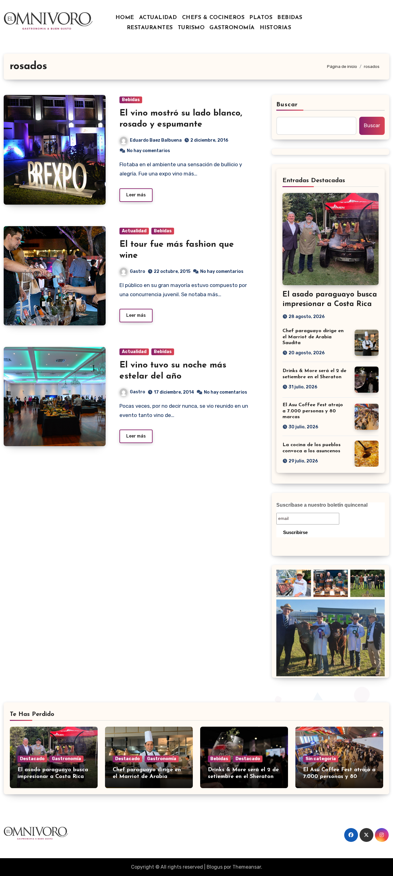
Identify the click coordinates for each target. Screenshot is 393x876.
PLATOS (260, 18)
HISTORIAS (275, 28)
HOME (124, 18)
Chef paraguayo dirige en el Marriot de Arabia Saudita (313, 336)
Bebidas (131, 99)
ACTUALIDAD (158, 18)
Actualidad (134, 231)
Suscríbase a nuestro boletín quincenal (322, 505)
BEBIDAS (289, 18)
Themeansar (246, 867)
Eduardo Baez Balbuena (156, 140)
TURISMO (191, 28)
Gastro (137, 271)
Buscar (287, 105)
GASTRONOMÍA (232, 28)
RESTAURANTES (150, 28)
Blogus (215, 867)
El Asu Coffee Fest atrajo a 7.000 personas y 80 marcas (312, 411)
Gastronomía (66, 758)
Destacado (32, 758)
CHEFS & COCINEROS (213, 18)
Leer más (136, 195)
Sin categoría (320, 758)
